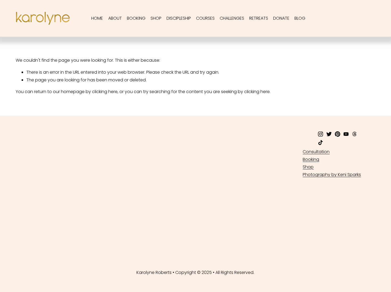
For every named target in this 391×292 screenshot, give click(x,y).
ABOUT (115, 18)
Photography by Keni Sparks (332, 175)
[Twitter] (329, 134)
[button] (49, 198)
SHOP (156, 18)
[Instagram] (320, 134)
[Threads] (354, 134)
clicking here (105, 92)
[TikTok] (320, 142)
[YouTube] (346, 134)
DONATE (281, 18)
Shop (308, 167)
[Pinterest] (337, 134)
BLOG (299, 18)
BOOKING (136, 18)
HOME (97, 18)
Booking (311, 159)
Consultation (316, 152)
